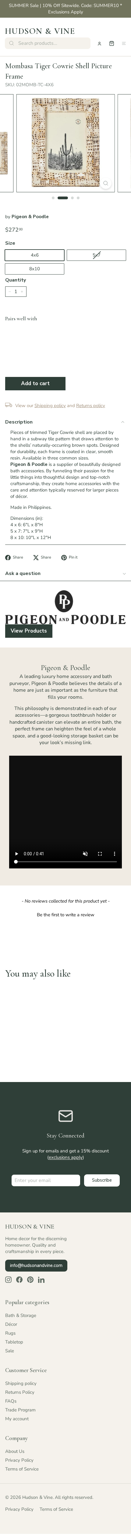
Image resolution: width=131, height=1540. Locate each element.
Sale (9, 1351)
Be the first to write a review (65, 915)
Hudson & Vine (40, 31)
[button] (65, 914)
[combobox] (47, 43)
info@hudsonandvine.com (36, 1265)
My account (17, 1419)
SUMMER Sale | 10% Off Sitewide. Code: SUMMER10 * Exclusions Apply (65, 8)
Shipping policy (21, 1383)
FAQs (10, 1401)
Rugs (10, 1333)
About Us (14, 1451)
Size (10, 243)
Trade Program (20, 1410)
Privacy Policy (19, 1460)
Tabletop (14, 1342)
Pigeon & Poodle (30, 217)
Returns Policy (19, 1392)
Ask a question (23, 573)
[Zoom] (105, 183)
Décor (11, 1324)
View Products (29, 630)
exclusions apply (66, 1157)
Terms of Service (22, 1469)
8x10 (34, 269)
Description (19, 422)
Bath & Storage (20, 1315)
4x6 (35, 255)
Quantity (15, 280)
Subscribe (102, 1180)
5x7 (97, 255)
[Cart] (111, 43)
